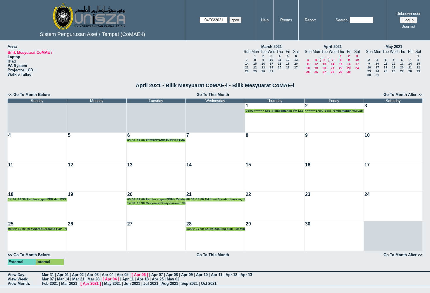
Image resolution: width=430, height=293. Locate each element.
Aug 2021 (169, 283)
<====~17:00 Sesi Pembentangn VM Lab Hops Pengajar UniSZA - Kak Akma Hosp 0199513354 (334, 111)
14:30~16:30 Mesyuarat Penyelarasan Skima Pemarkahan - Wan (156, 203)
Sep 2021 (189, 283)
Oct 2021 (208, 283)
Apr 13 (246, 275)
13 (296, 59)
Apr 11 (216, 275)
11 (279, 59)
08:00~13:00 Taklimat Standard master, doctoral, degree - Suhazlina (215, 199)
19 (288, 63)
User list (408, 26)
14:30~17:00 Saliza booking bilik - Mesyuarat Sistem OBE (215, 229)
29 (255, 71)
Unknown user (408, 13)
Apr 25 (158, 279)
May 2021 (394, 46)
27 (296, 67)
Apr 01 (63, 275)
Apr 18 (143, 279)
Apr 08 (172, 275)
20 (296, 63)
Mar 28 (93, 279)
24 (271, 67)
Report (310, 20)
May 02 (173, 279)
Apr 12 (231, 275)
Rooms (286, 20)
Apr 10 (202, 275)
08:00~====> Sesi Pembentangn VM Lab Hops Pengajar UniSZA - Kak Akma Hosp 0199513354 (275, 111)
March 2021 (271, 46)
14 (247, 63)
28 (247, 71)
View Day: (16, 275)
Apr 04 (107, 275)
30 (263, 71)
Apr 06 (140, 275)
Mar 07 (48, 279)
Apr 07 (157, 275)
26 (288, 67)
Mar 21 (78, 279)
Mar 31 (48, 275)
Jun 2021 (132, 283)
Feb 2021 (50, 283)
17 (271, 63)
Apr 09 (187, 275)
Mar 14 (63, 279)
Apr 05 (122, 275)
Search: (342, 20)
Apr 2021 (91, 283)
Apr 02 (78, 275)
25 (279, 67)
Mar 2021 (69, 283)
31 (271, 71)
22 (255, 67)
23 (263, 67)
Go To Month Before (31, 94)
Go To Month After (400, 94)
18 (279, 63)
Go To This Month (213, 94)
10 (271, 59)
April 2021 (333, 46)
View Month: (19, 283)
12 (288, 59)
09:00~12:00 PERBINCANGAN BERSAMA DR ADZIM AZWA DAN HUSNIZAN (156, 140)
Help (265, 20)
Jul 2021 (150, 283)
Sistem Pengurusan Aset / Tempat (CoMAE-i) (92, 34)
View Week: (18, 279)
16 (263, 63)
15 (255, 63)
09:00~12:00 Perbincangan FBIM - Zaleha (156, 199)
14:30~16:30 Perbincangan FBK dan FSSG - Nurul (37, 199)
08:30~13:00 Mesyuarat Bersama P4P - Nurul (37, 229)
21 (247, 67)
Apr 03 (93, 275)
